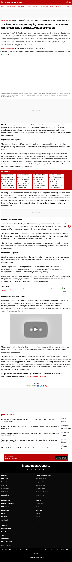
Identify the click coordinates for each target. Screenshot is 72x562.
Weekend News (6, 542)
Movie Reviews (40, 485)
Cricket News (40, 503)
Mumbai (8, 20)
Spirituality (5, 520)
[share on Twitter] (31, 470)
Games (52, 6)
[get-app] (70, 2)
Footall (38, 507)
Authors (36, 553)
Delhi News (4, 492)
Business (44, 6)
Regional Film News (42, 492)
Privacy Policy (39, 550)
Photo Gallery (6, 528)
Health (38, 513)
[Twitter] (41, 386)
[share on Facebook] (27, 470)
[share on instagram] (39, 470)
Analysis (4, 475)
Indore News (5, 485)
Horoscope (5, 510)
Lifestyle (39, 510)
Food (37, 520)
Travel (38, 517)
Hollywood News (41, 482)
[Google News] (31, 386)
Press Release (6, 545)
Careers (22, 550)
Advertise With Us (59, 550)
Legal (3, 513)
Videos (3, 535)
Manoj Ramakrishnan (7, 48)
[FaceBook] (38, 386)
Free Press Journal (11, 2)
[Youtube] (46, 386)
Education (5, 495)
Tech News (5, 532)
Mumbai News (11, 6)
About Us (5, 550)
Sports (38, 500)
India (67, 6)
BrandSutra (5, 500)
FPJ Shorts (22, 6)
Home (3, 6)
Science (4, 517)
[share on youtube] (43, 470)
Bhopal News (5, 488)
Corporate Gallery (8, 503)
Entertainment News (43, 475)
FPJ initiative (5, 507)
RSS (67, 550)
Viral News (5, 538)
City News (4, 479)
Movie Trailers (40, 488)
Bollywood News (41, 479)
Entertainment (33, 6)
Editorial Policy (13, 550)
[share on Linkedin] (35, 470)
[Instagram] (43, 386)
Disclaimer (29, 550)
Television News (41, 495)
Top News (4, 525)
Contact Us (48, 550)
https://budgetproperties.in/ (35, 376)
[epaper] (67, 2)
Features (59, 6)
